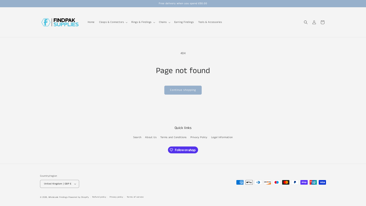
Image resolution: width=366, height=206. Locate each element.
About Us (151, 137)
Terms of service (135, 197)
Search (137, 137)
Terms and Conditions (173, 137)
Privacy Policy (198, 137)
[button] (113, 22)
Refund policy (99, 197)
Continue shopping (183, 90)
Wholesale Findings (58, 197)
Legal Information (222, 137)
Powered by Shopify (78, 197)
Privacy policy (116, 197)
